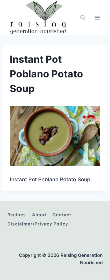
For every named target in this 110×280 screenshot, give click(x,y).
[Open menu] (97, 17)
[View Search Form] (82, 17)
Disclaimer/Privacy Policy (37, 223)
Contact (62, 214)
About (39, 214)
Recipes (16, 214)
